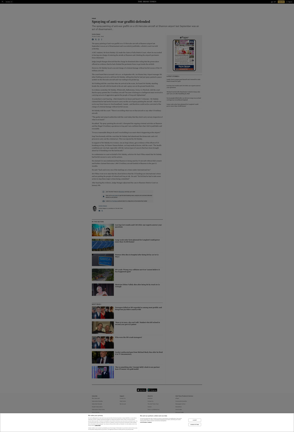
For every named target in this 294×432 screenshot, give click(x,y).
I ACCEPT (195, 420)
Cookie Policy (98, 425)
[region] (147, 422)
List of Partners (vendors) (146, 422)
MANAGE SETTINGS (194, 424)
